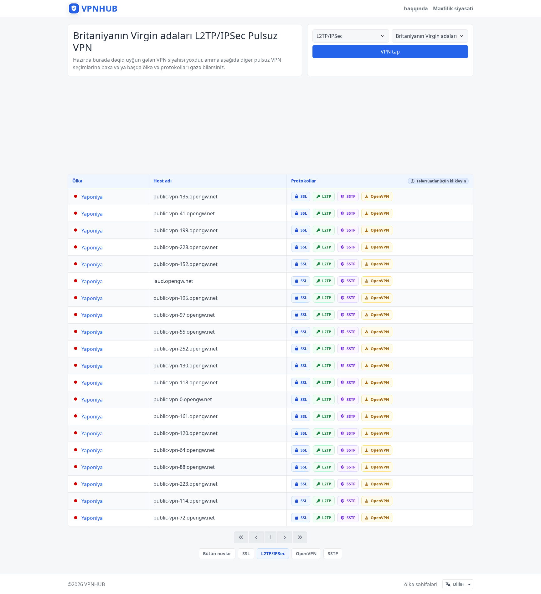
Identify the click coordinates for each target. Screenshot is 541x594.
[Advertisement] (270, 125)
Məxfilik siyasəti (453, 8)
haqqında (416, 8)
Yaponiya (92, 196)
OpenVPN (306, 553)
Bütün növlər (217, 553)
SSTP (333, 553)
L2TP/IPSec (273, 553)
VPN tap (390, 51)
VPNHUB (94, 584)
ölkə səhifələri (420, 584)
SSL (246, 553)
